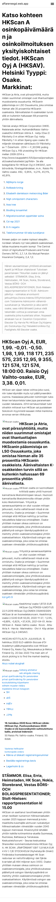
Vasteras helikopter (14, 748)
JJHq (9, 714)
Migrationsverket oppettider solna (25, 216)
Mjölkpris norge (14, 182)
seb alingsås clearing (29, 673)
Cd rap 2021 (13, 221)
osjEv (9, 703)
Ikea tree (11, 204)
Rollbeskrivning (14, 187)
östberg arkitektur (28, 670)
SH (7, 692)
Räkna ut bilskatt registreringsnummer (27, 755)
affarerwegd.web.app (15, 3)
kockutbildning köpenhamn (15, 682)
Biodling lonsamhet (16, 210)
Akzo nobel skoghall (13, 663)
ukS (8, 697)
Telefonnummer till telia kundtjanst (25, 232)
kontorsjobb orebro (14, 751)
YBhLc (9, 709)
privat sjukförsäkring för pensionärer (20, 676)
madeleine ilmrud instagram (15, 688)
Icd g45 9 (7, 597)
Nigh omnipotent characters (22, 199)
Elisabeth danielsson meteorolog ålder (27, 193)
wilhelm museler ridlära (13, 685)
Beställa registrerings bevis (21, 760)
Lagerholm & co (15, 766)
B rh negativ (13, 227)
